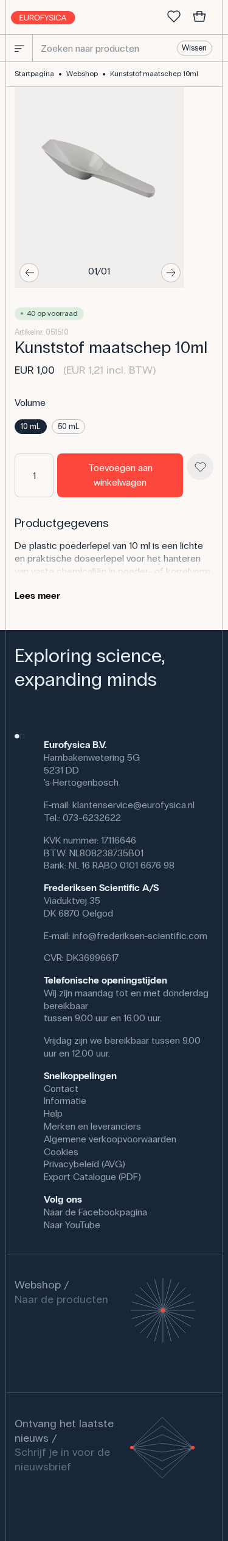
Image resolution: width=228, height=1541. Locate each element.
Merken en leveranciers (92, 1126)
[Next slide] (171, 272)
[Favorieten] (174, 17)
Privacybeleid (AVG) (84, 1164)
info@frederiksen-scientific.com (139, 936)
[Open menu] (19, 48)
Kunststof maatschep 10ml (154, 73)
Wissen (194, 48)
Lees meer (37, 595)
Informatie (65, 1100)
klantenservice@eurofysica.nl (133, 805)
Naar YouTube (72, 1225)
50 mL (68, 427)
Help (53, 1113)
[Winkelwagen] (199, 17)
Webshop (82, 73)
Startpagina (34, 73)
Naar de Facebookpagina (95, 1212)
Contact (61, 1088)
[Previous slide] (29, 272)
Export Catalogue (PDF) (92, 1177)
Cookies (61, 1152)
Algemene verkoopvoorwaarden (110, 1139)
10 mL (30, 427)
